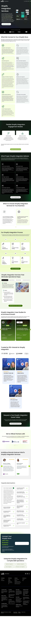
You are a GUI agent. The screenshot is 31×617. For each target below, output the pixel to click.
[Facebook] (27, 573)
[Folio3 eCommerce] (6, 1)
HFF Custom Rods (14, 399)
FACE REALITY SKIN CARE (8, 373)
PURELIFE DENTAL (20, 373)
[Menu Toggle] (30, 1)
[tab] (4, 280)
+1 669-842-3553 (27, 1)
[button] (1, 329)
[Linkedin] (25, 573)
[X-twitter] (29, 573)
